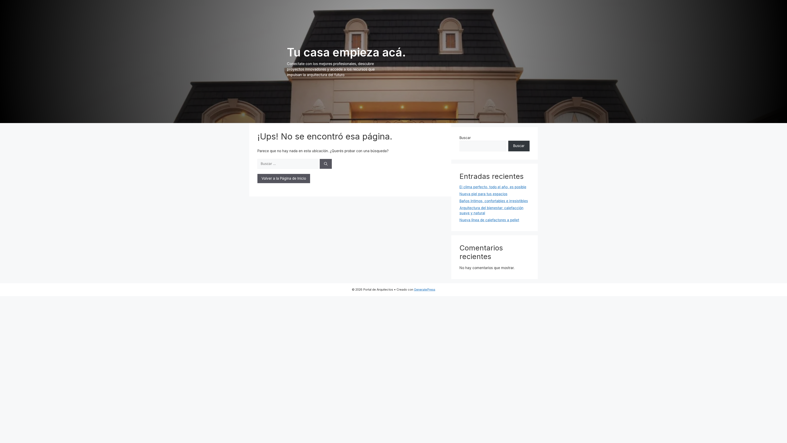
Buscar (465, 138)
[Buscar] (326, 164)
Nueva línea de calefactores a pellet (489, 220)
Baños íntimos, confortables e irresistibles (493, 201)
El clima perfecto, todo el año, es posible (492, 187)
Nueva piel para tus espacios (483, 194)
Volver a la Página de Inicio (284, 178)
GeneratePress (424, 289)
